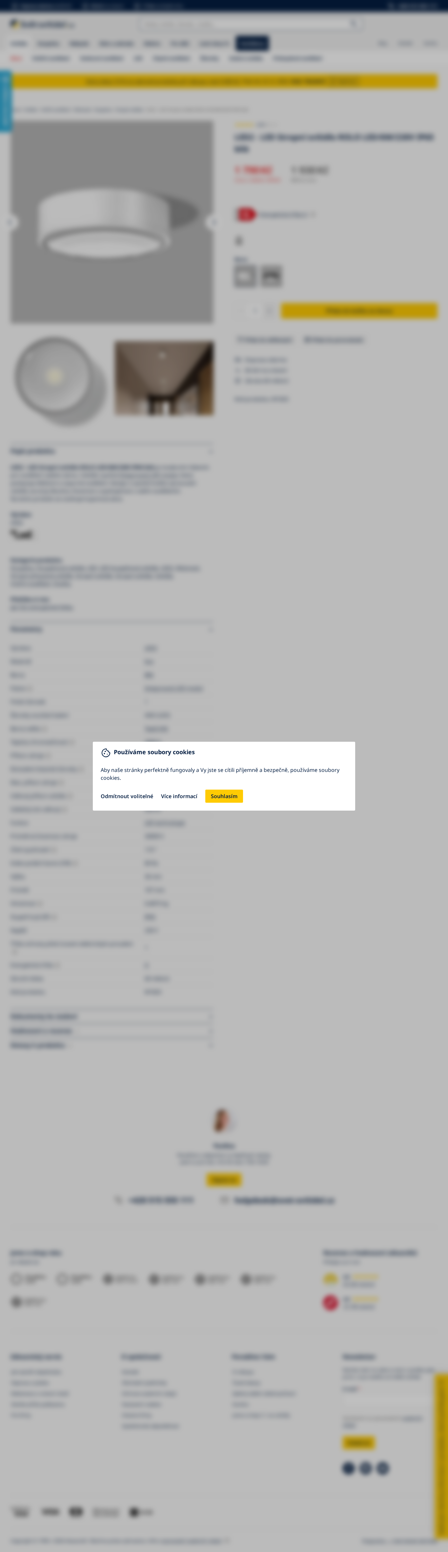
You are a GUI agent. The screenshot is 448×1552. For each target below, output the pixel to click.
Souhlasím (224, 796)
